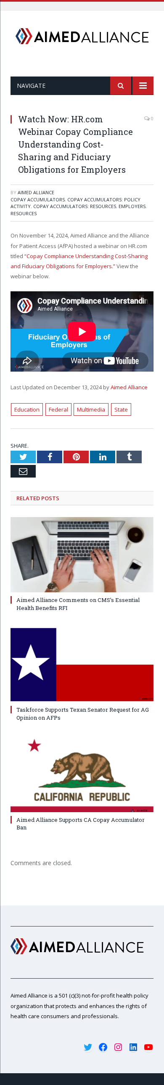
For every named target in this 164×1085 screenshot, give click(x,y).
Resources (24, 213)
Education (27, 409)
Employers (132, 206)
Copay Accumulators (38, 199)
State (121, 409)
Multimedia (91, 409)
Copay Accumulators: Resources (74, 206)
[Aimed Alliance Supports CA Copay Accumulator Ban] (82, 774)
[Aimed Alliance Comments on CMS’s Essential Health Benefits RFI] (82, 554)
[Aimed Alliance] (82, 35)
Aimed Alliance (36, 192)
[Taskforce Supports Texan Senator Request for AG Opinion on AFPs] (82, 664)
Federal (58, 409)
